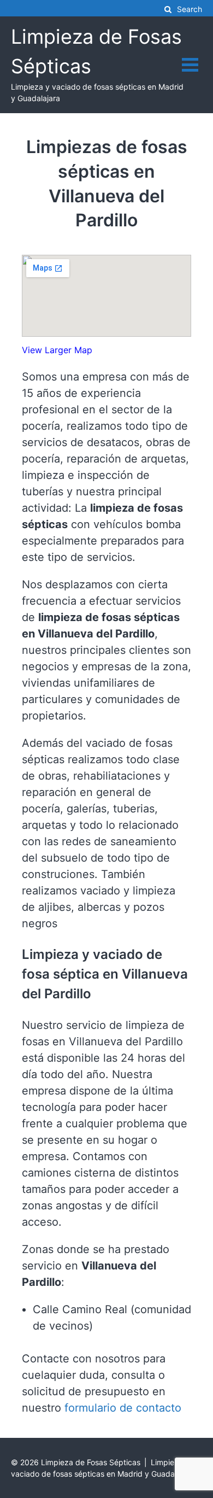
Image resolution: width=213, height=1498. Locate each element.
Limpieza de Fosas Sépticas (90, 1462)
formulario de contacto (122, 1407)
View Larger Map (57, 349)
